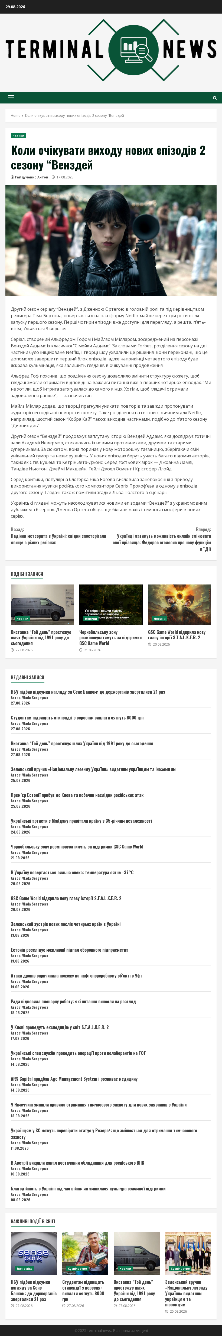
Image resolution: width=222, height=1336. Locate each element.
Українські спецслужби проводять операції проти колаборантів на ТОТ (78, 1053)
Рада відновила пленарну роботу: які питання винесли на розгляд (73, 1001)
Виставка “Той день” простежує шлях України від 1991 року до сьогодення (42, 604)
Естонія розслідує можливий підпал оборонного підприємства (69, 950)
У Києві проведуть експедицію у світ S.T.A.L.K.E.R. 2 (60, 1027)
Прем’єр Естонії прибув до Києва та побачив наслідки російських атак (77, 795)
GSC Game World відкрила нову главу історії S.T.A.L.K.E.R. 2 (179, 604)
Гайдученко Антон (31, 177)
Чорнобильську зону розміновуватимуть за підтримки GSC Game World (110, 604)
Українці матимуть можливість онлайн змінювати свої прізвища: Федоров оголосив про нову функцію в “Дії (162, 539)
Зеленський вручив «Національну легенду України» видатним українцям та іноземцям (93, 769)
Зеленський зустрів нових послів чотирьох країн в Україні (65, 924)
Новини (18, 136)
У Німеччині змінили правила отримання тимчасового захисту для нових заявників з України (99, 1104)
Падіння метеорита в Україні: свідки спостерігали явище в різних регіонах (58, 536)
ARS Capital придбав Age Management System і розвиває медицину (74, 1079)
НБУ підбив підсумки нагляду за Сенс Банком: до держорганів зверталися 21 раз (88, 692)
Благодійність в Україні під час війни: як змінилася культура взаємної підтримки (88, 1188)
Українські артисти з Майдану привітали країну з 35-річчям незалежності (81, 821)
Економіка (24, 1269)
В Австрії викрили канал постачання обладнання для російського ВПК (77, 1162)
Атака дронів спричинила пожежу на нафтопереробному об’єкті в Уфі (76, 975)
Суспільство (77, 1269)
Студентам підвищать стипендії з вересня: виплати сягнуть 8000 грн (77, 717)
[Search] (215, 98)
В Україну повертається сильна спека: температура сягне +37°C (72, 872)
